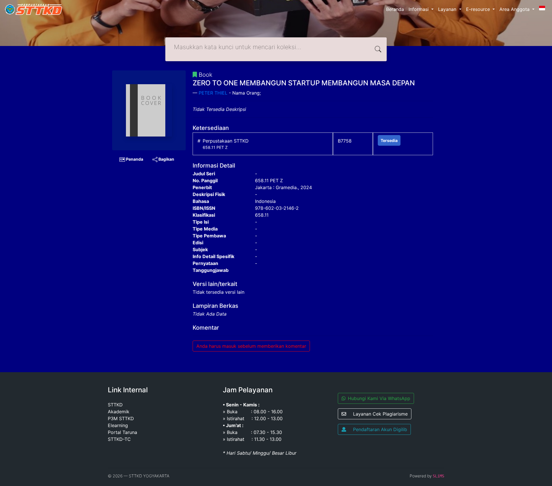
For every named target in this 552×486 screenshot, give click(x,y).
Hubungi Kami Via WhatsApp (379, 398)
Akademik (118, 411)
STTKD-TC (119, 439)
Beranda (395, 9)
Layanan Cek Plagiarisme (380, 414)
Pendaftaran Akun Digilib (380, 429)
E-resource (478, 9)
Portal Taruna (122, 432)
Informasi (419, 9)
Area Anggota (515, 9)
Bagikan (166, 159)
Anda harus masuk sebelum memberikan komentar (251, 346)
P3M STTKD (121, 418)
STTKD (115, 405)
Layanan (448, 9)
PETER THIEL (213, 93)
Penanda (134, 159)
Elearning (118, 425)
